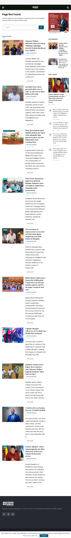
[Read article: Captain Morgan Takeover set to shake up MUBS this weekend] (12, 335)
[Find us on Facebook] (4, 514)
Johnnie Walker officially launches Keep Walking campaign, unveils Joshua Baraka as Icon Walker (35, 45)
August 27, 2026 (30, 55)
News (5, 87)
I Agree (43, 536)
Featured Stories (9, 131)
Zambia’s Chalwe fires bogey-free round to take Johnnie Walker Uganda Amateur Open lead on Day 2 (34, 369)
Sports (6, 365)
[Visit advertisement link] (58, 23)
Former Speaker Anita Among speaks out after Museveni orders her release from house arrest (35, 451)
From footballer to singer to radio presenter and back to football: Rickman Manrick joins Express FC (61, 125)
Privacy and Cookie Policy (30, 536)
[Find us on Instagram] (13, 514)
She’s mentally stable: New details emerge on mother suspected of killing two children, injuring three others (61, 113)
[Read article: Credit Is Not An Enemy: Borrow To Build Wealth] (12, 414)
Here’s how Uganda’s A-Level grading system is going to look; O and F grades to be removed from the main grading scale (60, 138)
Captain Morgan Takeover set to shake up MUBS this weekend (35, 331)
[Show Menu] (3, 7)
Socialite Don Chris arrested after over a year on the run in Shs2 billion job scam (63, 63)
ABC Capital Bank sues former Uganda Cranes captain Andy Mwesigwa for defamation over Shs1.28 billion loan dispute (60, 153)
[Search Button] (68, 7)
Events (6, 41)
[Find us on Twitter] (8, 514)
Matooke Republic (32, 53)
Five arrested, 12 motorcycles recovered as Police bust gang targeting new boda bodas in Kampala (34, 234)
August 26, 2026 (30, 461)
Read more (31, 81)
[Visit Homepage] (35, 7)
